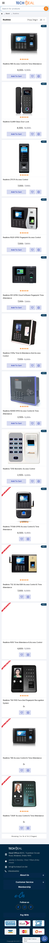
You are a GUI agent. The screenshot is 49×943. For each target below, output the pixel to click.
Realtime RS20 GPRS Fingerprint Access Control (22, 237)
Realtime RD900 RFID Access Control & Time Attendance (21, 412)
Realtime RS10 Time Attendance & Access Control (22, 642)
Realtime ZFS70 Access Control (15, 179)
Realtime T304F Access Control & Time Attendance (23, 816)
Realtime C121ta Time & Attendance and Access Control (22, 354)
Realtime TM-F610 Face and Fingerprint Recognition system (23, 701)
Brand (8, 13)
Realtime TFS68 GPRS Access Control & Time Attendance (21, 528)
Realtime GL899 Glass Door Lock (16, 122)
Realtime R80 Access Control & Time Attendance (22, 64)
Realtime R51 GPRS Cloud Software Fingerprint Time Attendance (23, 296)
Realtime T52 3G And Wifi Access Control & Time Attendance (22, 585)
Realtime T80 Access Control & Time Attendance (22, 758)
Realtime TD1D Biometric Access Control (19, 469)
